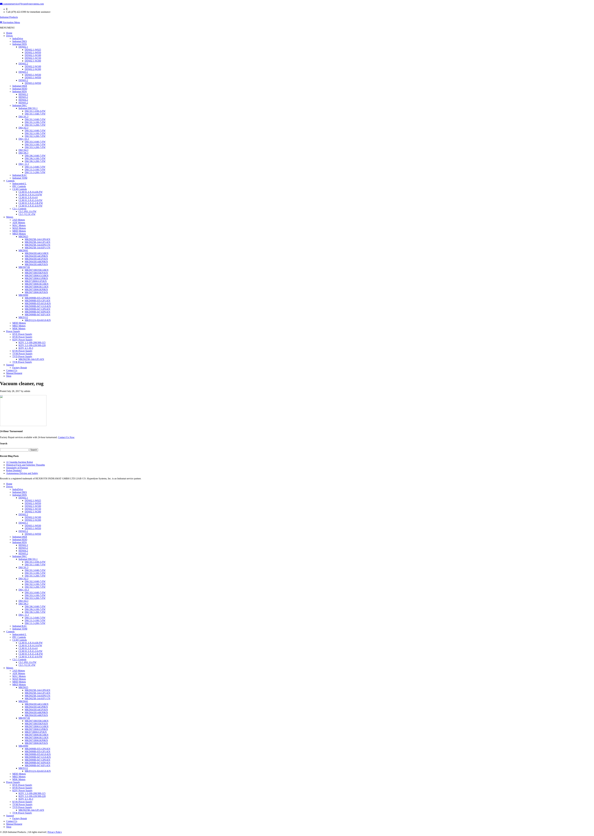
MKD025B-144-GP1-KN (37, 242)
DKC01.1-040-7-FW (35, 113)
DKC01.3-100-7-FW (35, 122)
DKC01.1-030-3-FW (35, 111)
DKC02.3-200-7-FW (35, 136)
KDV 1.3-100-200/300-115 (32, 342)
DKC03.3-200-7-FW (35, 147)
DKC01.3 (23, 116)
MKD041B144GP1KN (36, 258)
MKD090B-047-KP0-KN (37, 311)
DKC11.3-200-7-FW (35, 172)
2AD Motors (18, 219)
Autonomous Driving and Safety (22, 473)
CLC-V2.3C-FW (27, 214)
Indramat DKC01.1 (28, 108)
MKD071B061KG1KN (36, 286)
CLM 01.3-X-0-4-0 (28, 197)
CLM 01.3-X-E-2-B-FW (31, 203)
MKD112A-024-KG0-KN (38, 320)
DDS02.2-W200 (33, 69)
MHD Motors (19, 231)
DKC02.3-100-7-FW (35, 133)
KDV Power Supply (22, 339)
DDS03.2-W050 (33, 83)
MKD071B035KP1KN (36, 272)
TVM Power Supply (22, 353)
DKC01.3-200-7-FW (35, 125)
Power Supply (13, 331)
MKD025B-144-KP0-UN (37, 245)
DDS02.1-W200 (33, 60)
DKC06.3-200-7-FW (35, 161)
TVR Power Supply (22, 362)
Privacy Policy (55, 832)
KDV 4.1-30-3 (26, 348)
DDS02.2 (23, 63)
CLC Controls (19, 208)
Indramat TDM (19, 178)
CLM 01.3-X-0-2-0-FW (30, 194)
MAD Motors (19, 228)
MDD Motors (19, 323)
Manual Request (14, 373)
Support (10, 364)
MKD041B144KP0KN (36, 261)
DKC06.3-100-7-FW (35, 158)
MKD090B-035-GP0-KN (37, 298)
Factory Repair (19, 367)
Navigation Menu (11, 22)
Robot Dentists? (14, 470)
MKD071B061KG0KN (36, 284)
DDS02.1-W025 (33, 49)
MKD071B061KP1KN (36, 292)
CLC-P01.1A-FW (27, 211)
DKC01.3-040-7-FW (35, 119)
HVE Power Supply (22, 334)
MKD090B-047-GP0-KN (37, 309)
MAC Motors (19, 225)
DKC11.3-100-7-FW (35, 169)
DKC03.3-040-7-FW (35, 141)
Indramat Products (9, 17)
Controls (10, 180)
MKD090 (23, 295)
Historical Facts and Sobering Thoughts (25, 465)
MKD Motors (19, 233)
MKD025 (23, 236)
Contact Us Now (66, 437)
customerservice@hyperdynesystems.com (23, 3)
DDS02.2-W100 (33, 66)
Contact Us (11, 370)
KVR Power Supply (22, 351)
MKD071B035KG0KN (36, 270)
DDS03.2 (23, 80)
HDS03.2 (23, 97)
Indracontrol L (19, 183)
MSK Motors (18, 328)
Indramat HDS (19, 91)
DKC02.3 (23, 127)
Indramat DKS (19, 41)
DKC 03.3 (24, 139)
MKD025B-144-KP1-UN (37, 247)
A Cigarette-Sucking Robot (19, 462)
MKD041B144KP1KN (36, 264)
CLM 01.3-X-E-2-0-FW (30, 200)
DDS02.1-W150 (33, 58)
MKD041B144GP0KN (36, 256)
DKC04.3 (23, 150)
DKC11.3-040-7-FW (35, 166)
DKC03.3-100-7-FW (35, 144)
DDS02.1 (23, 47)
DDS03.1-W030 (33, 74)
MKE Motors (19, 325)
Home (9, 33)
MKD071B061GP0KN (36, 278)
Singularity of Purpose (17, 467)
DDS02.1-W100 (33, 55)
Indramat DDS (19, 44)
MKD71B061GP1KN (36, 281)
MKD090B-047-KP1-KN (37, 314)
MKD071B (24, 267)
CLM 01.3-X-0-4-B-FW (31, 192)
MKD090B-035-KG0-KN (38, 303)
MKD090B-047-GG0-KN (38, 306)
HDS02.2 (23, 94)
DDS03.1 (23, 72)
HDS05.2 (23, 102)
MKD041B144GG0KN (36, 253)
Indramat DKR (19, 86)
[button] (7, 27)
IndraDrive (17, 38)
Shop (8, 376)
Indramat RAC (19, 175)
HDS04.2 (23, 100)
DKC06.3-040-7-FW (35, 155)
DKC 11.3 (24, 164)
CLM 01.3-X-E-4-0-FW (30, 206)
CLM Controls (19, 189)
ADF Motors (18, 222)
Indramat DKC (19, 105)
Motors (9, 217)
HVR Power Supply (22, 337)
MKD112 (23, 317)
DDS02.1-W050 (33, 52)
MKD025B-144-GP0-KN (37, 239)
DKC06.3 (23, 153)
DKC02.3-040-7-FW (35, 130)
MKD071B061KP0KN (36, 289)
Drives (9, 35)
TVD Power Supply (22, 356)
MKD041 (23, 250)
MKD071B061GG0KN (36, 275)
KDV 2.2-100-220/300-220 (32, 345)
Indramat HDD (19, 88)
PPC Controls (19, 186)
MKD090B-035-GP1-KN (37, 300)
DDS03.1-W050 (33, 77)
